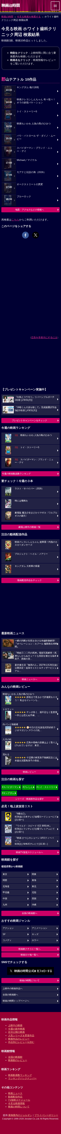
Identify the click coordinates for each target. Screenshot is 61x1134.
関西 (5, 880)
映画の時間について (29, 980)
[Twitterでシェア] (35, 235)
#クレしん (28, 787)
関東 (34, 874)
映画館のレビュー (17, 1060)
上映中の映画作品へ (13, 988)
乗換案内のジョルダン (20, 1115)
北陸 (34, 892)
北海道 (6, 886)
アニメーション (39, 928)
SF (4, 934)
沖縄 (34, 905)
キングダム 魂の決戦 (28, 87)
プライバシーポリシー (46, 1115)
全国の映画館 (15, 1057)
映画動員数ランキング (20, 1075)
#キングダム (8, 793)
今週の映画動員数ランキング (16, 473)
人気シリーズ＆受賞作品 (21, 1035)
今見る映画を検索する (29, 16)
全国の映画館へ (29, 913)
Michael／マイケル (27, 160)
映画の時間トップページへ (16, 1001)
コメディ (7, 940)
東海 (34, 880)
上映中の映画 (15, 1025)
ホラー (35, 940)
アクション (8, 928)
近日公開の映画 (16, 1032)
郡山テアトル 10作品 (18, 79)
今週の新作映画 (16, 1028)
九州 (5, 905)
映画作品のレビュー (18, 1039)
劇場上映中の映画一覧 (29, 527)
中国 (5, 898)
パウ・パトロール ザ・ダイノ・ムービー (36, 137)
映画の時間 (7, 16)
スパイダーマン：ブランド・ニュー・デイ (34, 149)
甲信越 (6, 892)
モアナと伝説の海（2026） (31, 172)
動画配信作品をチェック (29, 580)
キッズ (35, 934)
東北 (34, 886)
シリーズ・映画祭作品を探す (29, 799)
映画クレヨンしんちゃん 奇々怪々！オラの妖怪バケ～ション (36, 101)
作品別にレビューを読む (21, 1042)
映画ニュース (15, 1093)
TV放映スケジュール (19, 1100)
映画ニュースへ (29, 679)
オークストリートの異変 (30, 184)
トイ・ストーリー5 (27, 111)
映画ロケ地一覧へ (29, 954)
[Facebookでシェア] (25, 235)
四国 (34, 898)
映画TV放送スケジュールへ (29, 852)
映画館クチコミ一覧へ (29, 949)
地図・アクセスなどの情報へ (29, 209)
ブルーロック (24, 196)
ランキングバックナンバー (22, 1078)
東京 (5, 874)
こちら (15, 219)
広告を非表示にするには (44, 337)
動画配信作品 (15, 1096)
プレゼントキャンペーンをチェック (29, 420)
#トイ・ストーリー (46, 787)
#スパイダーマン (10, 787)
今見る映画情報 (16, 1103)
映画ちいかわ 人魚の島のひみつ (34, 123)
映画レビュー (29, 772)
